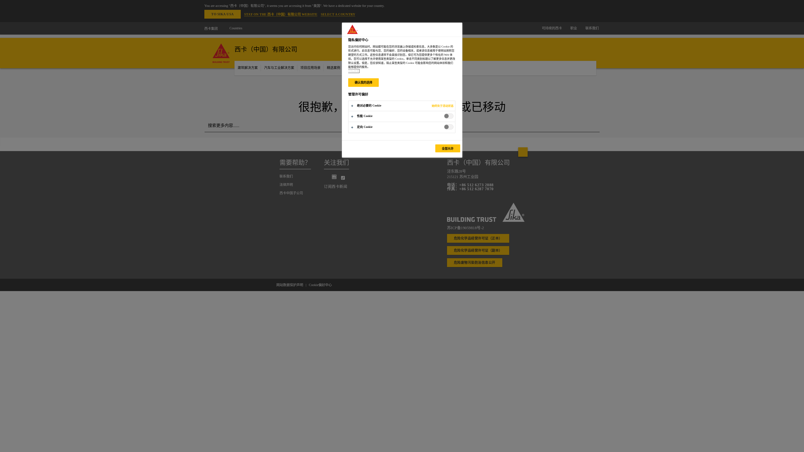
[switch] (449, 116)
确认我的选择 (363, 82)
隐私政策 (353, 71)
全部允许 (448, 148)
